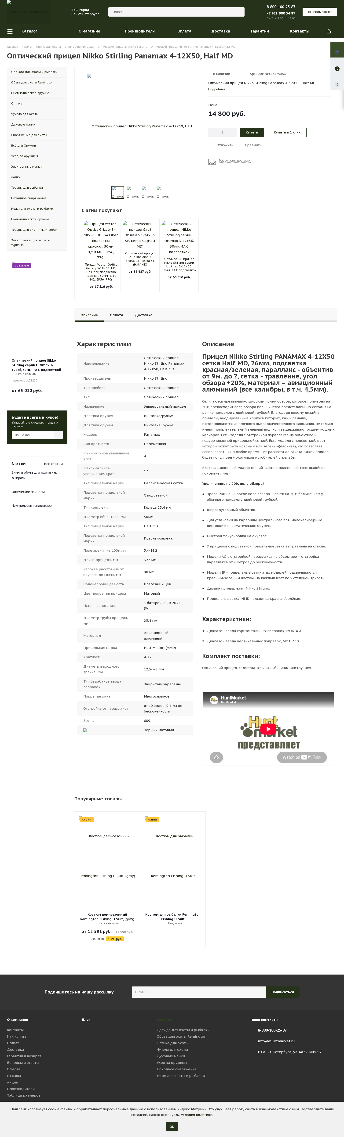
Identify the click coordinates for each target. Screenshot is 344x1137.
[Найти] (239, 12)
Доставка (15, 1049)
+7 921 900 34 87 (281, 13)
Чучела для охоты (172, 1049)
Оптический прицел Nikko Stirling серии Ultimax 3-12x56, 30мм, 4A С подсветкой (179, 264)
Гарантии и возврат (24, 1056)
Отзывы (14, 1075)
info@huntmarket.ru (276, 1041)
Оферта (13, 1069)
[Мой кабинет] (329, 31)
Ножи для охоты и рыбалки (181, 1075)
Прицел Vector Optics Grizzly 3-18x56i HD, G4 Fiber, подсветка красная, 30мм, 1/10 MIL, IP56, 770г (101, 272)
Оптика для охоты (172, 1043)
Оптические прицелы (28, 492)
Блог (86, 1019)
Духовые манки (171, 1056)
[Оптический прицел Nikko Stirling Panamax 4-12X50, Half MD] (140, 126)
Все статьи (53, 463)
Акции (12, 1082)
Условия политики (196, 1114)
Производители (21, 1089)
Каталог (164, 1019)
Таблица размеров (23, 1095)
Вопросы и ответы (23, 1062)
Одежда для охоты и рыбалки (183, 1030)
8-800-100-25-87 (281, 6)
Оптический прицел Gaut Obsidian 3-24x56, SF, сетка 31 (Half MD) (140, 258)
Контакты (15, 1030)
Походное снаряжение (177, 1069)
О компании (17, 1019)
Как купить (16, 1036)
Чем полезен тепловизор (32, 506)
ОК (172, 1127)
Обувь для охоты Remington (181, 1036)
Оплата (13, 1043)
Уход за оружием (172, 1062)
